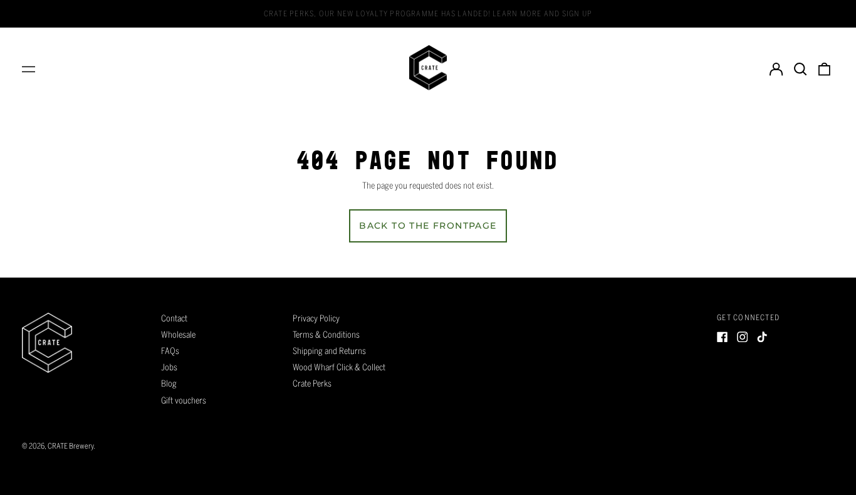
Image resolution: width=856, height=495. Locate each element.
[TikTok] (762, 337)
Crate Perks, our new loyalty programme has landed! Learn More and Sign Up (428, 13)
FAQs (170, 351)
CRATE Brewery (70, 445)
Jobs (169, 367)
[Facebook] (722, 337)
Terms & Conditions (326, 335)
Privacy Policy (316, 318)
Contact (174, 318)
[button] (800, 68)
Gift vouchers (183, 400)
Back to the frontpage (427, 225)
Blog (169, 383)
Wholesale (178, 335)
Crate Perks (312, 383)
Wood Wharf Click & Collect (339, 367)
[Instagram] (742, 337)
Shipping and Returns (329, 351)
